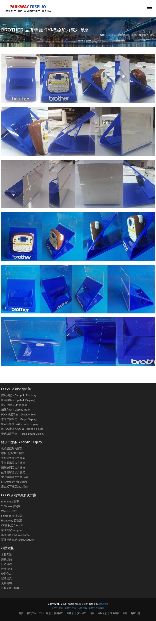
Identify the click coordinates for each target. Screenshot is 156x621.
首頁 (21, 613)
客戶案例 (114, 613)
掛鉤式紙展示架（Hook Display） (21, 424)
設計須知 (6, 568)
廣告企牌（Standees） (15, 404)
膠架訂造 (31, 613)
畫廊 (125, 613)
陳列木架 (102, 613)
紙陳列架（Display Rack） (17, 409)
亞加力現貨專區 (97, 608)
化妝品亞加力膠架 (11, 448)
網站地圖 (103, 604)
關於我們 (135, 613)
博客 (16, 588)
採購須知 (6, 559)
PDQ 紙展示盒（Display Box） (19, 414)
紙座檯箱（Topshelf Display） (19, 400)
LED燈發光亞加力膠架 (14, 481)
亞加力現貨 (70, 608)
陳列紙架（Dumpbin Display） (19, 395)
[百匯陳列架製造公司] (28, 12)
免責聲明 (6, 583)
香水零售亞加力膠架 (13, 457)
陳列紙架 (58, 613)
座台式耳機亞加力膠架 (14, 486)
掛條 (92, 613)
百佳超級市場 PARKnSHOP (17, 539)
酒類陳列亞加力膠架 (13, 467)
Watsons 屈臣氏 (10, 511)
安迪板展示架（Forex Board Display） (24, 433)
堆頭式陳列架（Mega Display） (20, 419)
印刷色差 (6, 573)
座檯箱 (70, 613)
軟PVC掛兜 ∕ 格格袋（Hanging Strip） (23, 428)
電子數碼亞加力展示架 (14, 477)
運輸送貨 (6, 578)
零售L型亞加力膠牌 (12, 453)
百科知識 (6, 588)
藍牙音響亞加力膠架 (13, 472)
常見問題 (6, 554)
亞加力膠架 (57, 608)
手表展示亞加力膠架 (13, 462)
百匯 (102, 35)
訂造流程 (6, 564)
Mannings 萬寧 (10, 501)
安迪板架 (81, 613)
